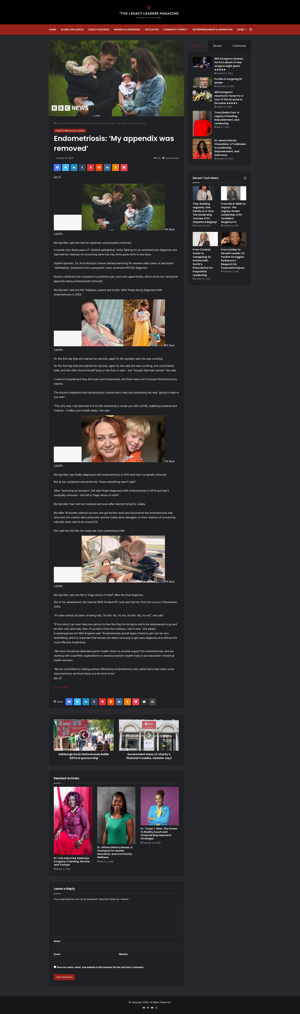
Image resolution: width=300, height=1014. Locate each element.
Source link (61, 687)
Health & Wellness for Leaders (81, 123)
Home (52, 29)
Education (152, 29)
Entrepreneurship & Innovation (212, 29)
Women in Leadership (127, 29)
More (240, 29)
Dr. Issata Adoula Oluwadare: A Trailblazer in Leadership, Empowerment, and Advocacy (230, 148)
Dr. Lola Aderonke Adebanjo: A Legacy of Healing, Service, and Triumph (72, 861)
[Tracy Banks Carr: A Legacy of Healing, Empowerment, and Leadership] (202, 123)
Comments (239, 45)
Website (123, 954)
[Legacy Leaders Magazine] (150, 12)
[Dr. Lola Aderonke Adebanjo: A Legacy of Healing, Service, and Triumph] (73, 821)
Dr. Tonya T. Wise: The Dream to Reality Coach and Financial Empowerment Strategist (159, 833)
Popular (197, 45)
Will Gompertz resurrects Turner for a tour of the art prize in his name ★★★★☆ (228, 97)
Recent (217, 45)
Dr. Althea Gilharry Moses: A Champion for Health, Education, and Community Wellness (114, 852)
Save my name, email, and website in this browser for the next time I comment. (100, 967)
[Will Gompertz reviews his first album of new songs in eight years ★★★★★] (202, 62)
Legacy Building (98, 29)
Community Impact (175, 29)
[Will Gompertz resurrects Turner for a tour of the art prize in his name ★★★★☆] (202, 95)
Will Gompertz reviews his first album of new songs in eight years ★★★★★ (228, 64)
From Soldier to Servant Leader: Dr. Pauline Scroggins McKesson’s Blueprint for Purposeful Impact (233, 259)
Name (58, 941)
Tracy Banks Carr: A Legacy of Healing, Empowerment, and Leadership (226, 118)
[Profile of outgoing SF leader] (202, 82)
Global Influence (72, 29)
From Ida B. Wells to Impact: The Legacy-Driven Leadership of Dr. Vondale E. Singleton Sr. (233, 213)
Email (58, 954)
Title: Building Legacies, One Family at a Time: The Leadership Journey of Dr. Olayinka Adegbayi (205, 213)
